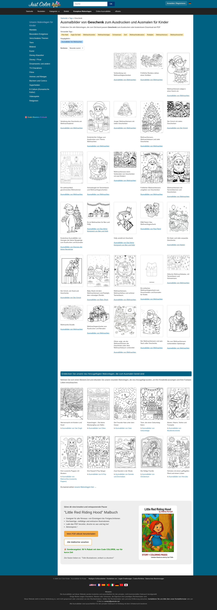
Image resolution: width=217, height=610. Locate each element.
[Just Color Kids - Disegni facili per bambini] (112, 585)
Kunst (31, 51)
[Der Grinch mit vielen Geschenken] (178, 117)
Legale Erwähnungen (125, 579)
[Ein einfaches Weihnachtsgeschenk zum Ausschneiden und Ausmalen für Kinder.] (151, 283)
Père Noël (65, 35)
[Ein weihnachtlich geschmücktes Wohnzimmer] (71, 183)
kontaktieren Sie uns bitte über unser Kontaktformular (167, 599)
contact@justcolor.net (112, 601)
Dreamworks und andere (39, 64)
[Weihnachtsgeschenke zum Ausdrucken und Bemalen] (98, 322)
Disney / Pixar (35, 59)
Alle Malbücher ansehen (78, 542)
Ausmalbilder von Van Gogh (72, 428)
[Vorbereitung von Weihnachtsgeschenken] (125, 68)
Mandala (33, 30)
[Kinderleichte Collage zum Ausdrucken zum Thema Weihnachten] (98, 132)
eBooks (118, 11)
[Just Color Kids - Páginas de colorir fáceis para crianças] (108, 585)
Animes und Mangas (38, 76)
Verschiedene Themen (38, 38)
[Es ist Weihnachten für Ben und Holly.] (98, 217)
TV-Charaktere (35, 68)
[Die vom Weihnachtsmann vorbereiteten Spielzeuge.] (178, 337)
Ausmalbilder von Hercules (178, 476)
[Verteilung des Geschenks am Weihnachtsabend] (71, 117)
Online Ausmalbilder (103, 11)
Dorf (125, 35)
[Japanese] (126, 585)
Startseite (29, 11)
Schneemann (117, 35)
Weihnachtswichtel (176, 35)
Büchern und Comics (38, 81)
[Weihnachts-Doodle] (71, 320)
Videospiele (34, 96)
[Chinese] (121, 585)
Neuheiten (41, 11)
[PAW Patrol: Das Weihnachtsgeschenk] (151, 217)
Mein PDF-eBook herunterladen (81, 534)
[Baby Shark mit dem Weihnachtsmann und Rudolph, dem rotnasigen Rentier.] (98, 286)
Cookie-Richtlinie (138, 579)
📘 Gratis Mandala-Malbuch (36, 117)
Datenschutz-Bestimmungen (154, 579)
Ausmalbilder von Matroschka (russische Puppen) (68, 479)
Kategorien (53, 11)
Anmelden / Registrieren (176, 3)
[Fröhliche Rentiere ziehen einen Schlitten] (151, 68)
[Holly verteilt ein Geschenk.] (125, 233)
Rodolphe (150, 35)
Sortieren (63, 48)
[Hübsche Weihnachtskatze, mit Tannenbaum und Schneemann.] (178, 269)
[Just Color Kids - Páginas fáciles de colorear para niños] (103, 585)
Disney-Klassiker (36, 55)
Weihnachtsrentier (89, 35)
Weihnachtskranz (161, 35)
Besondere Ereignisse (38, 34)
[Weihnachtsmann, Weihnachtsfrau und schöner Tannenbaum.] (125, 286)
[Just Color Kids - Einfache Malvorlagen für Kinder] (117, 585)
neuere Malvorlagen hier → (85, 487)
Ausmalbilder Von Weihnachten (72, 42)
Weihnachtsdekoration (137, 35)
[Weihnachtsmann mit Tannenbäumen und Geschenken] (178, 183)
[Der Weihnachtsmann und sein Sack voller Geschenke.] (151, 336)
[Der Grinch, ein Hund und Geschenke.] (71, 286)
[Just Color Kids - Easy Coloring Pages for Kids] (92, 585)
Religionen (33, 101)
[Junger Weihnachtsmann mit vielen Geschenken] (125, 117)
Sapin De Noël (75, 35)
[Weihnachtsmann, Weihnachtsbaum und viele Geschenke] (151, 132)
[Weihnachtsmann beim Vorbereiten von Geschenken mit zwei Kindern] (125, 167)
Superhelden (34, 85)
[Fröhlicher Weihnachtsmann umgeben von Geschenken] (151, 183)
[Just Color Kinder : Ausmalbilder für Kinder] (44, 4)
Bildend (32, 47)
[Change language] (190, 3)
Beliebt (66, 11)
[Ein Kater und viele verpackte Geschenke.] (178, 233)
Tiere (31, 42)
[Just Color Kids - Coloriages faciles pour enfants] (99, 585)
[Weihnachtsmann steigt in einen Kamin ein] (178, 84)
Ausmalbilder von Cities (97, 428)
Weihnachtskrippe (104, 35)
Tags (71, 18)
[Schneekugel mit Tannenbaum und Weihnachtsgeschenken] (98, 183)
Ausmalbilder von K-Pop (97, 474)
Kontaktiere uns (112, 579)
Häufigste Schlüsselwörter (97, 579)
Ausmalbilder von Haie (124, 428)
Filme (31, 72)
